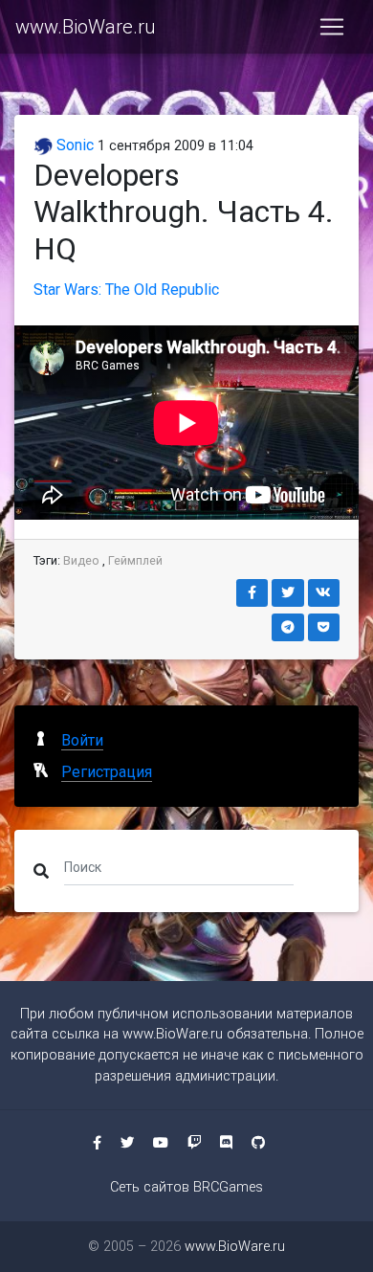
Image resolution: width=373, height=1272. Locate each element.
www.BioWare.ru (85, 26)
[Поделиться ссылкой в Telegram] (288, 627)
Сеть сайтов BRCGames (186, 1187)
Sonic (73, 145)
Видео (81, 560)
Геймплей (135, 560)
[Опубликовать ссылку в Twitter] (288, 593)
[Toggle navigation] (332, 27)
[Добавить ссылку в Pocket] (324, 627)
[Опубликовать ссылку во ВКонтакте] (324, 593)
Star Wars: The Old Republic (126, 289)
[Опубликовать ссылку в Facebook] (252, 593)
